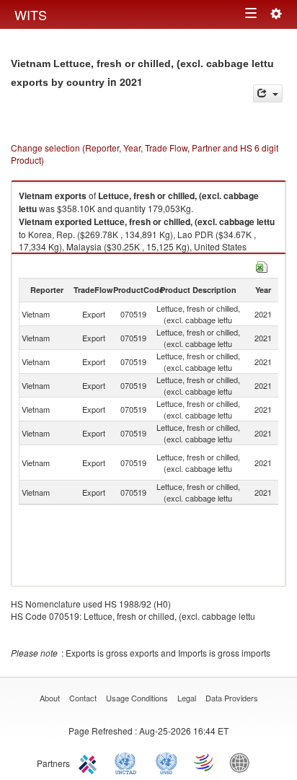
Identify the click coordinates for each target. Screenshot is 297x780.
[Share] (268, 93)
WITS (30, 14)
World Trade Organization (204, 762)
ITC (90, 762)
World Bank (243, 762)
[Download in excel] (261, 265)
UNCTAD (128, 762)
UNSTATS (166, 762)
